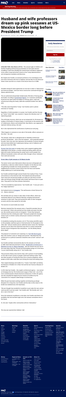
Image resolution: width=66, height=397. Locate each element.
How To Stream (37, 358)
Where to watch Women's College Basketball (26, 376)
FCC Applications (37, 379)
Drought (3, 332)
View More (61, 67)
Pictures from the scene (8, 148)
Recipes (13, 332)
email (51, 390)
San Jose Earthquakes (36, 345)
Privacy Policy (57, 60)
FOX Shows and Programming (37, 365)
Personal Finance (4, 358)
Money (3, 357)
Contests (14, 330)
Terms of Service (56, 62)
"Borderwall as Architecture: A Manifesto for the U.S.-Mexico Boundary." (21, 245)
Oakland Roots (37, 338)
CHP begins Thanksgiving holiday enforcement (51, 76)
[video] (62, 71)
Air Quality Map (26, 331)
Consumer (3, 336)
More (47, 2)
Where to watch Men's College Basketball (26, 373)
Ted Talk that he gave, (34, 234)
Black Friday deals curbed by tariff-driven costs (51, 82)
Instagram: (17, 190)
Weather (25, 325)
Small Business (4, 362)
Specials (58, 325)
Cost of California (48, 330)
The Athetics (36, 342)
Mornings (15, 325)
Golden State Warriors (36, 332)
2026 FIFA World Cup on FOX (38, 328)
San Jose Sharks (37, 343)
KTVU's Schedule (37, 367)
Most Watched (50, 67)
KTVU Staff (36, 360)
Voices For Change (60, 348)
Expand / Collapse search (64, 3)
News (18, 35)
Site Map (36, 376)
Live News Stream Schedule (38, 370)
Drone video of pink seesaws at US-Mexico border (15, 159)
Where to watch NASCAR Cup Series (27, 367)
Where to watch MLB (27, 364)
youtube (54, 390)
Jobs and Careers (37, 362)
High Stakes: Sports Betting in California (60, 332)
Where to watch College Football (26, 362)
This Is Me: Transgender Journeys (58, 342)
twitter (64, 390)
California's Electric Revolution (60, 328)
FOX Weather (26, 339)
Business (3, 335)
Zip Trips (14, 327)
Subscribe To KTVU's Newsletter (38, 374)
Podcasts (3, 338)
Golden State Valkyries (36, 336)
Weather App (25, 338)
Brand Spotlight (59, 353)
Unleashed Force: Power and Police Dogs (48, 335)
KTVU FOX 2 (13, 35)
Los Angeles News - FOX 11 (16, 359)
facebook (56, 390)
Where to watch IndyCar (26, 369)
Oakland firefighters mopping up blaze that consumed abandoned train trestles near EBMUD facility (58, 108)
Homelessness (48, 329)
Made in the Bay (59, 334)
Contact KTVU (37, 363)
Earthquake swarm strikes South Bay (51, 71)
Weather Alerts (26, 327)
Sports (36, 325)
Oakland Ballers (37, 340)
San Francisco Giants (38, 334)
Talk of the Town (59, 339)
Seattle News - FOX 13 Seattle (16, 365)
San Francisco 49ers (38, 330)
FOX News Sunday (5, 341)
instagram (59, 390)
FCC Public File (37, 377)
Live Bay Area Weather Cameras (27, 329)
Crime (2, 330)
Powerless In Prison (49, 332)
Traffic (13, 329)
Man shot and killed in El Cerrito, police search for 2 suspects (59, 94)
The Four (58, 330)
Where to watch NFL (27, 360)
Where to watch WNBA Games (26, 380)
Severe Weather (26, 336)
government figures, (21, 97)
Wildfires (3, 333)
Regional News (16, 357)
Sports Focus (58, 337)
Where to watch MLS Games (27, 383)
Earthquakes (25, 335)
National (3, 329)
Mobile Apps (36, 372)
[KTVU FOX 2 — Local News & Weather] (5, 2)
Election (2, 343)
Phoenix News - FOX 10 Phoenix (16, 362)
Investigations (49, 325)
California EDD (48, 327)
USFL (35, 347)
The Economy (4, 360)
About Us (36, 357)
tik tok (61, 390)
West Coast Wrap (4, 340)
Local (2, 327)
